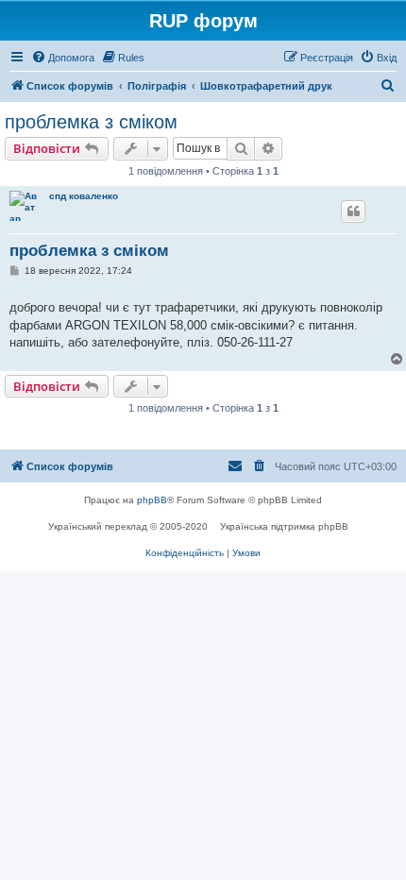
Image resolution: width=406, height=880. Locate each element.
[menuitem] (62, 57)
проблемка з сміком (91, 121)
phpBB (152, 500)
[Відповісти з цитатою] (353, 211)
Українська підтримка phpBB (284, 526)
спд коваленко (83, 196)
